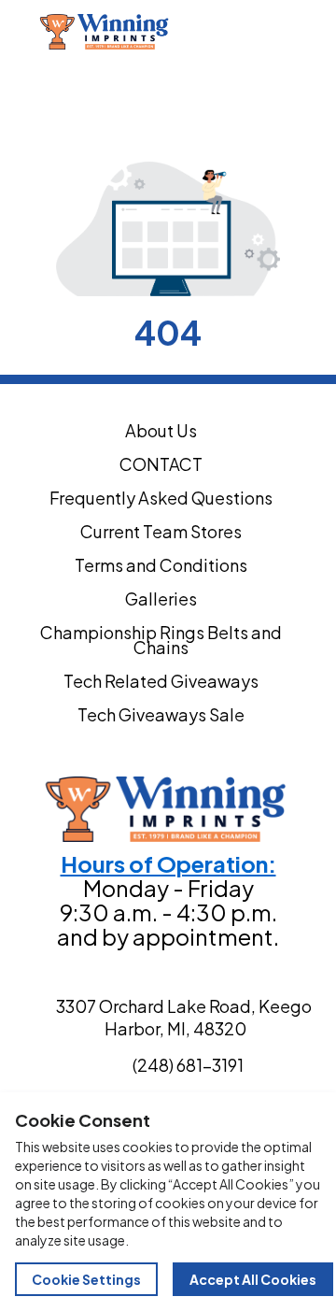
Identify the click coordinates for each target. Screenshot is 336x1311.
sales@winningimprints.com (154, 95)
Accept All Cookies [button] (252, 1279)
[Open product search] (276, 31)
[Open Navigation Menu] (315, 31)
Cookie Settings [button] (86, 1279)
